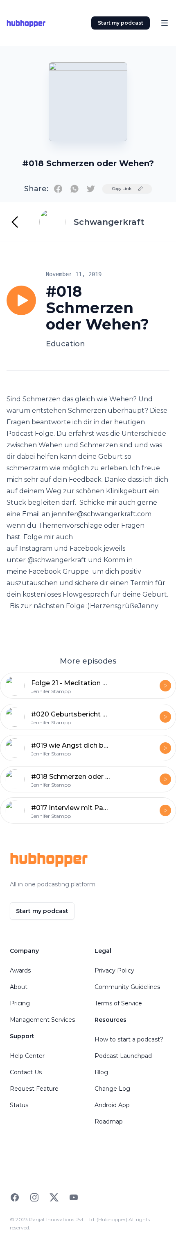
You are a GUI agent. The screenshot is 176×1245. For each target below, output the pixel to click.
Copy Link (121, 188)
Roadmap (109, 1121)
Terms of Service (118, 1003)
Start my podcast (120, 23)
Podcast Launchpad (123, 1056)
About (18, 987)
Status (19, 1105)
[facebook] (58, 189)
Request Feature (34, 1088)
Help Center (27, 1056)
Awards (20, 970)
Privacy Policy (114, 970)
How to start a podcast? (129, 1039)
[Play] (21, 300)
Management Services (42, 1019)
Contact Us (26, 1072)
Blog (101, 1072)
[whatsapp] (74, 189)
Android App (112, 1105)
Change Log (112, 1088)
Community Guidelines (127, 987)
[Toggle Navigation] (164, 23)
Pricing (20, 1003)
